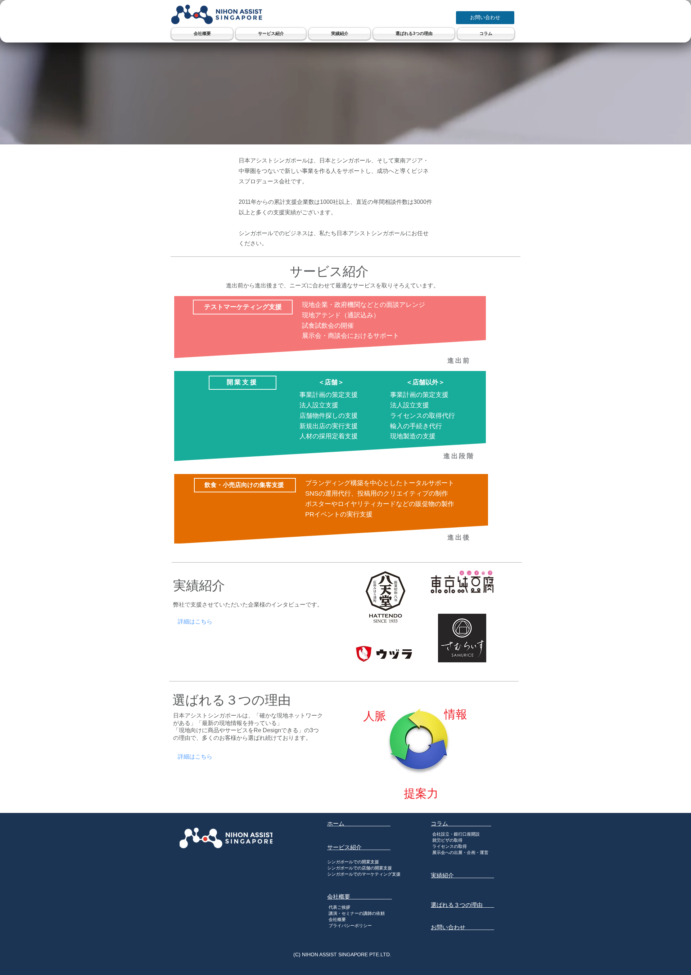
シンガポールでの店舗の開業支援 (359, 868)
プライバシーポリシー (350, 925)
